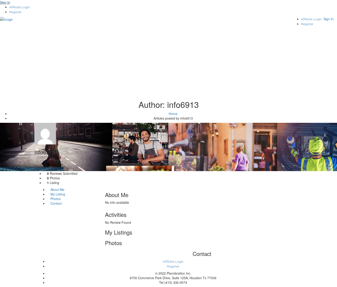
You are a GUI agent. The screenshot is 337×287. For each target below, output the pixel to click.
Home (173, 113)
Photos (55, 198)
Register (15, 12)
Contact (56, 203)
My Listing (57, 194)
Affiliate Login (19, 7)
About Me (57, 189)
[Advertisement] (168, 63)
